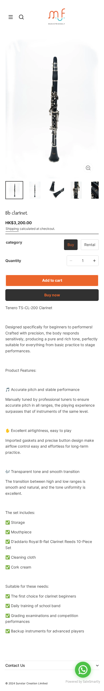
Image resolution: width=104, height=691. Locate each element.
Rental (89, 244)
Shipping (12, 229)
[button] (10, 17)
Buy (70, 244)
